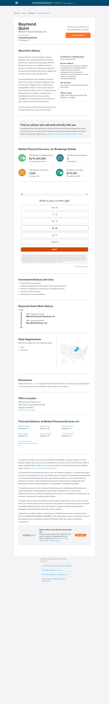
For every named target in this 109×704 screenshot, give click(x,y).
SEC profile (34, 384)
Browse (17, 13)
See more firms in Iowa (26, 410)
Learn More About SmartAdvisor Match (56, 566)
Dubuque (31, 13)
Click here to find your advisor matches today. (53, 539)
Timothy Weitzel (68, 434)
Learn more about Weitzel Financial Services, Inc (28, 443)
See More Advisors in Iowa (52, 570)
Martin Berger (23, 434)
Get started (81, 535)
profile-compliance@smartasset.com (43, 468)
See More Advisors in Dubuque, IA (55, 574)
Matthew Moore (24, 426)
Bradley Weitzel (67, 426)
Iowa (24, 13)
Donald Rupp (45, 426)
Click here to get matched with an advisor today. (64, 134)
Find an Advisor (78, 35)
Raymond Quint (46, 434)
